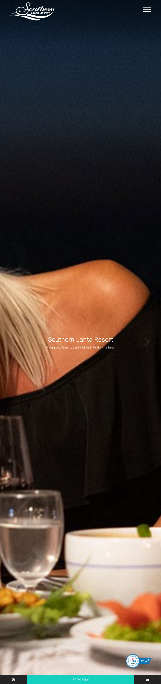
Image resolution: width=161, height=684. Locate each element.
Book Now (80, 680)
